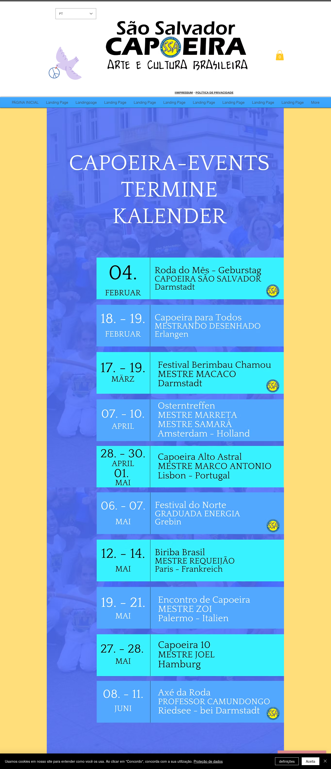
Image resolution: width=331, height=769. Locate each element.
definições (287, 761)
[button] (280, 55)
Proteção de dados (208, 761)
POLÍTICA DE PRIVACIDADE (214, 92)
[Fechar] (325, 761)
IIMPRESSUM (184, 92)
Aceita (310, 761)
